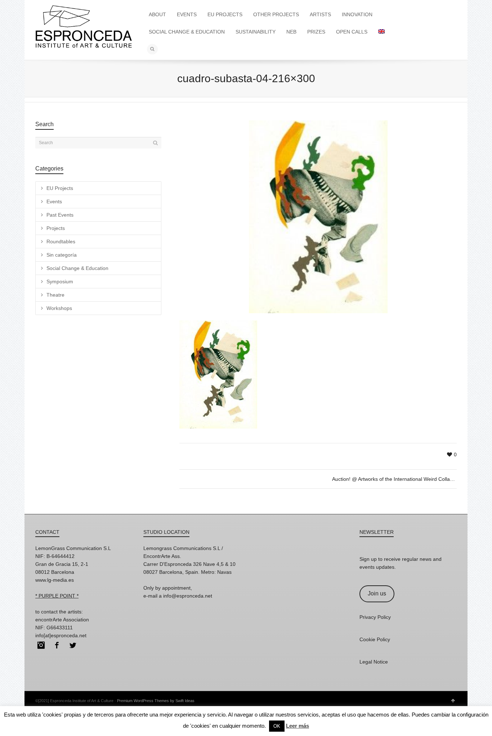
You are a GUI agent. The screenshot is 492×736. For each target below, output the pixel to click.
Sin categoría (61, 255)
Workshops (59, 308)
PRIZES (316, 32)
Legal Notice (373, 662)
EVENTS (187, 14)
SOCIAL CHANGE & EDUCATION (187, 32)
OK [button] (276, 726)
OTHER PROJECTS (276, 14)
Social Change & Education (77, 268)
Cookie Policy (374, 639)
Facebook (57, 645)
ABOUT (157, 14)
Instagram (41, 645)
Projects (55, 228)
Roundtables (60, 241)
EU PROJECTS (224, 14)
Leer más (297, 726)
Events (54, 201)
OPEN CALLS (351, 32)
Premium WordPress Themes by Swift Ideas (155, 701)
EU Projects (59, 188)
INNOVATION (357, 14)
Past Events (59, 215)
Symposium (59, 281)
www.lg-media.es (54, 580)
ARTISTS (320, 14)
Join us (377, 593)
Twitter (73, 645)
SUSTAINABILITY (256, 32)
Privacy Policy (375, 617)
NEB (291, 32)
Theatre (55, 295)
